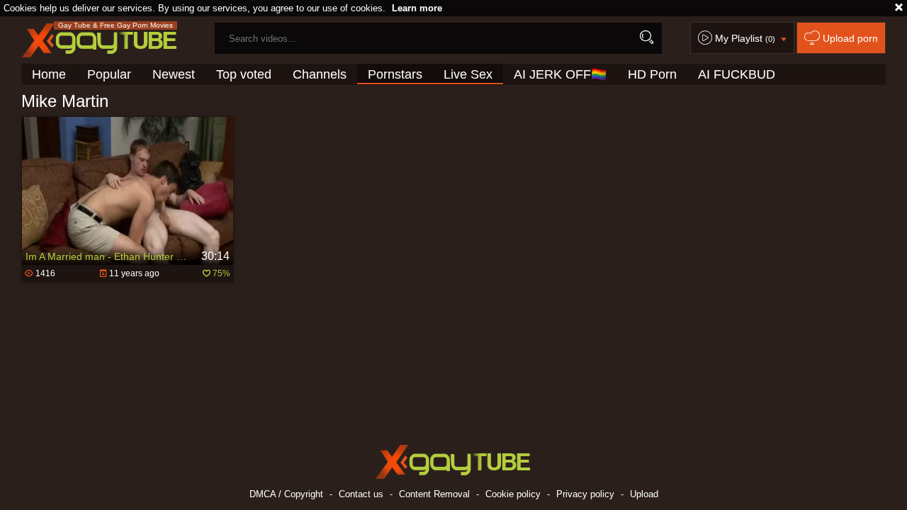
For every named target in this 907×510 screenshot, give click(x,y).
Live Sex (468, 74)
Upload (644, 494)
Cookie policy (513, 494)
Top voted (243, 74)
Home (49, 74)
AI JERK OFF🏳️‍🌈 (560, 74)
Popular (109, 74)
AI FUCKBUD (736, 74)
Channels (320, 74)
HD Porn (652, 74)
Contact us (361, 494)
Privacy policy (585, 494)
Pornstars (395, 74)
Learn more (417, 8)
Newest (173, 74)
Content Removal (434, 494)
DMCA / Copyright (286, 494)
